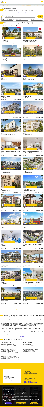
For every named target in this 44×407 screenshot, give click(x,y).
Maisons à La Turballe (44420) (29, 350)
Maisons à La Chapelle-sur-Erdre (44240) (31, 351)
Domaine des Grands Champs (29, 40)
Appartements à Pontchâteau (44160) (8, 356)
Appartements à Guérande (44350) (8, 350)
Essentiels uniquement (21, 403)
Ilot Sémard (25, 226)
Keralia (24, 78)
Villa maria (25, 300)
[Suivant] (27, 308)
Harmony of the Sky (5, 96)
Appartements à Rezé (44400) (7, 351)
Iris (23, 58)
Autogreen (25, 171)
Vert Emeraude (4, 300)
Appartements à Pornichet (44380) (7, 346)
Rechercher (40, 16)
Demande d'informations (10, 37)
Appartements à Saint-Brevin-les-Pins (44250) (10, 357)
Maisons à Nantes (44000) (28, 344)
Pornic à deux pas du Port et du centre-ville (32, 282)
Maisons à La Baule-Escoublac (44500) (30, 349)
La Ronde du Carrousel (6, 115)
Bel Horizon (3, 189)
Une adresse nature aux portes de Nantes (32, 151)
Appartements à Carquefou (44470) (8, 360)
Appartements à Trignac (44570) (7, 358)
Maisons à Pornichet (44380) (28, 345)
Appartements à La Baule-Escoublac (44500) (10, 352)
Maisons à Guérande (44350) (28, 346)
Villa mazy (4, 58)
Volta (2, 171)
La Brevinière (26, 189)
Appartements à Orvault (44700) (7, 355)
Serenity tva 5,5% (27, 96)
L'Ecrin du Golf (5, 40)
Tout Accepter (34, 403)
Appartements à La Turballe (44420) (8, 353)
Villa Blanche (26, 264)
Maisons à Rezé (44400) (27, 348)
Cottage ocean (4, 207)
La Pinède (25, 207)
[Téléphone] (4, 38)
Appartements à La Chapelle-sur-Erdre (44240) (10, 359)
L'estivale (3, 264)
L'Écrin (2, 282)
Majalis (24, 115)
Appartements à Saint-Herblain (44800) (8, 349)
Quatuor (25, 133)
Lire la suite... (22, 336)
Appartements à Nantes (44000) (7, 344)
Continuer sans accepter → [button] (34, 387)
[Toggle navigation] (41, 2)
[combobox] (7, 19)
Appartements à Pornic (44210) (7, 348)
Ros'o (2, 244)
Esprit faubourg (4, 226)
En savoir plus (8, 403)
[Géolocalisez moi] (2, 16)
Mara (2, 133)
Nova (2, 78)
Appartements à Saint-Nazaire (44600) (8, 345)
